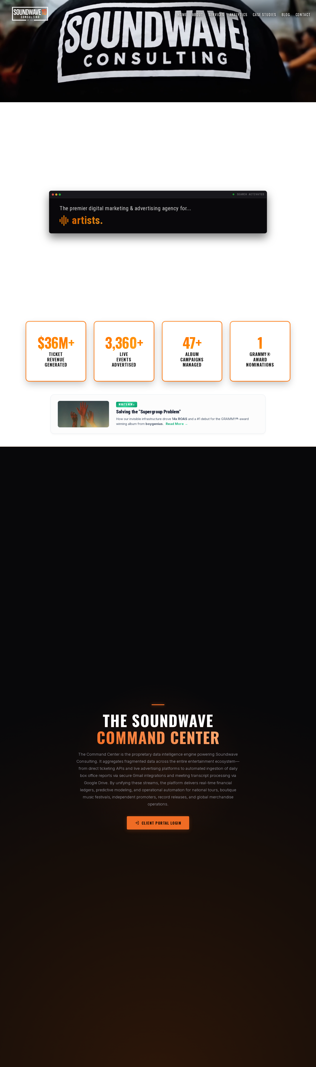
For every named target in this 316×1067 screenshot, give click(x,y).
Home (182, 14)
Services (216, 14)
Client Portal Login (161, 823)
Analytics (238, 14)
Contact (303, 14)
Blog (286, 14)
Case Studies (264, 14)
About (197, 14)
